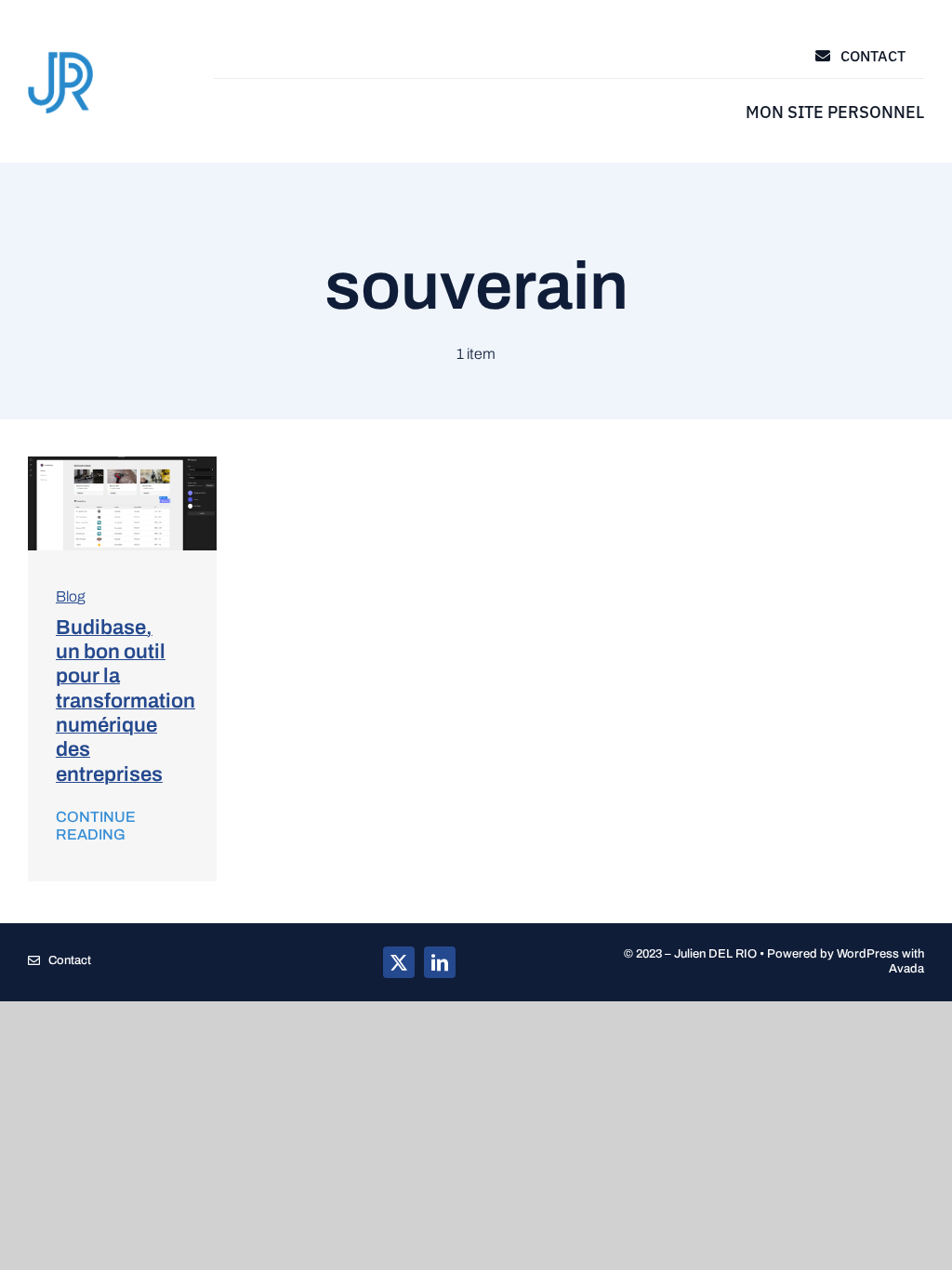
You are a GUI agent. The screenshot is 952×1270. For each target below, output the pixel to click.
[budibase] (123, 463)
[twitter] (399, 962)
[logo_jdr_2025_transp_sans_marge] (60, 56)
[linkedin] (440, 962)
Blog (71, 596)
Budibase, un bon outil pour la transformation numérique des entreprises (125, 701)
